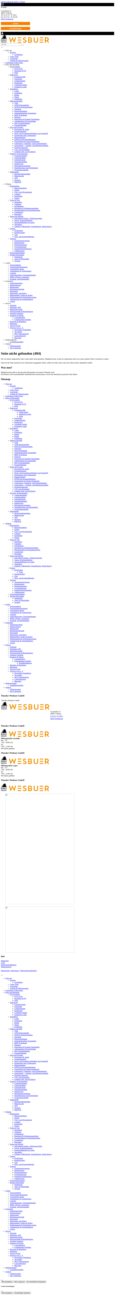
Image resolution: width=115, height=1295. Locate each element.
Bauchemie (14, 291)
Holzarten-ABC (15, 307)
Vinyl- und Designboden (23, 192)
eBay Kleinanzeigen (21, 334)
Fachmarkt (9, 623)
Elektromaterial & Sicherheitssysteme (23, 297)
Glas (16, 235)
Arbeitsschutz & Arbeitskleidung (21, 299)
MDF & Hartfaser (20, 115)
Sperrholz (17, 109)
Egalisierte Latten (20, 87)
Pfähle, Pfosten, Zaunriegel (19, 277)
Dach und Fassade (16, 127)
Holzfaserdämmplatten (22, 174)
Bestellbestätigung (25, 663)
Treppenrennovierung (22, 241)
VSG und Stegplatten (22, 150)
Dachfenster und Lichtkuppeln (25, 135)
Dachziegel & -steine (21, 129)
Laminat (17, 194)
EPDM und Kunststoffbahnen (25, 140)
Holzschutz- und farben (18, 293)
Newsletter (18, 332)
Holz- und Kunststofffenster (24, 237)
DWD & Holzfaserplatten (23, 107)
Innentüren (18, 202)
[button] (2, 47)
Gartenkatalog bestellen (22, 320)
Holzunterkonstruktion (22, 166)
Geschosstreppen (20, 247)
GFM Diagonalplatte (21, 105)
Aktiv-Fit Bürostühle (21, 259)
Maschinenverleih (16, 309)
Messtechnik (14, 287)
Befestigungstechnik (17, 289)
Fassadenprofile (19, 77)
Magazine (17, 338)
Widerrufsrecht (6, 967)
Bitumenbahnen (20, 137)
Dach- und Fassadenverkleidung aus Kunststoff (31, 133)
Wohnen (8, 523)
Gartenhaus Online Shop (14, 63)
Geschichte (14, 59)
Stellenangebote (11, 683)
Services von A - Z (17, 328)
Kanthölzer (18, 93)
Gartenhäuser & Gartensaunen (20, 271)
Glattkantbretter (19, 81)
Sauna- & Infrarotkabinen (23, 220)
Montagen (13, 324)
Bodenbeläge (15, 186)
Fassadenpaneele (20, 131)
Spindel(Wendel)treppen (23, 249)
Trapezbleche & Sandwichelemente (26, 142)
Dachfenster (18, 231)
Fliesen (16, 198)
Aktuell (8, 687)
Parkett (16, 190)
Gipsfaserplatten (20, 158)
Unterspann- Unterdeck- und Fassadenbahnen (30, 144)
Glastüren (17, 204)
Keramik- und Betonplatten (19, 279)
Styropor (17, 180)
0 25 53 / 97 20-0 (56, 716)
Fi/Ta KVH (18, 69)
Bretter (16, 95)
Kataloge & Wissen (17, 316)
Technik (17, 261)
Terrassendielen (15, 265)
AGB (3, 963)
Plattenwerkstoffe (16, 101)
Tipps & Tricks (15, 326)
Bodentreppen (19, 243)
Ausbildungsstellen (16, 342)
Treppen (13, 239)
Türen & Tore (15, 200)
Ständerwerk (18, 164)
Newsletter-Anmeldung (22, 330)
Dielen (16, 97)
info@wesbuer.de (7, 2)
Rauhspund (18, 83)
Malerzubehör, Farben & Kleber (21, 295)
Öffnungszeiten (15, 346)
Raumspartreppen (20, 245)
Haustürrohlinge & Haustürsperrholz (27, 210)
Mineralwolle (19, 176)
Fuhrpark (13, 305)
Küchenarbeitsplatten (17, 253)
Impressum (5, 961)
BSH (16, 73)
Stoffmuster (18, 257)
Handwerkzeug (15, 285)
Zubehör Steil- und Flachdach (24, 152)
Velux (21, 572)
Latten (16, 91)
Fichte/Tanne (23, 412)
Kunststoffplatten (20, 125)
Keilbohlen (18, 99)
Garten (7, 604)
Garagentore (18, 212)
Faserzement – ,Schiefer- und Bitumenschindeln (31, 146)
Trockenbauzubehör (21, 170)
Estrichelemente (20, 160)
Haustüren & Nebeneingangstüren (26, 208)
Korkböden (18, 196)
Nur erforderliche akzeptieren (36, 1282)
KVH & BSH (15, 67)
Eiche (21, 416)
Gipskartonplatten (20, 156)
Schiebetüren (19, 206)
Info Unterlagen (15, 348)
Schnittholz (14, 89)
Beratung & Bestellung (18, 322)
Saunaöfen (18, 224)
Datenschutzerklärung (8, 965)
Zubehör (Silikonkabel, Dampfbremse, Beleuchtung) (33, 227)
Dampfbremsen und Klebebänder (26, 168)
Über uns (8, 384)
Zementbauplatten (20, 162)
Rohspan (17, 117)
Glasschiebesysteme (17, 269)
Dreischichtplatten (20, 111)
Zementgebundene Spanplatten (25, 113)
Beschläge (18, 214)
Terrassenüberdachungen (19, 267)
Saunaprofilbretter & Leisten (24, 222)
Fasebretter (18, 79)
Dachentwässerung (21, 148)
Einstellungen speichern (22, 1293)
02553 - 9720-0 (19, 2)
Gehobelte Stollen (20, 85)
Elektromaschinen (16, 283)
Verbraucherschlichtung (28, 971)
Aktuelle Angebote (16, 314)
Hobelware (14, 75)
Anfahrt (15, 23)
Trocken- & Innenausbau (19, 154)
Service (8, 645)
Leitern (12, 301)
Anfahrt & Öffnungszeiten (19, 61)
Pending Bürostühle (17, 255)
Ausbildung (18, 55)
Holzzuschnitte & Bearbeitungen (21, 311)
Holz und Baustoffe (12, 398)
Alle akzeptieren (7, 1282)
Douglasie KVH (20, 71)
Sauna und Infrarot (17, 216)
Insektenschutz (19, 233)
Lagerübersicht (19, 318)
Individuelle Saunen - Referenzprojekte (28, 218)
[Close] (2, 1291)
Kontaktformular (15, 28)
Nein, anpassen (19, 1282)
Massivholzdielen (20, 188)
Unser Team (14, 57)
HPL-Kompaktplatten (22, 123)
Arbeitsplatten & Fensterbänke (25, 121)
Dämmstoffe (14, 172)
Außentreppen (19, 251)
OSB (16, 103)
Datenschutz (5, 971)
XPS (16, 178)
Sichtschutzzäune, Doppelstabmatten (23, 275)
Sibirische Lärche (25, 414)
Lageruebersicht (20, 336)
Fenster (12, 229)
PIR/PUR (17, 182)
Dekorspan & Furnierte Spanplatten (27, 119)
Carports (13, 273)
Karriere (13, 53)
